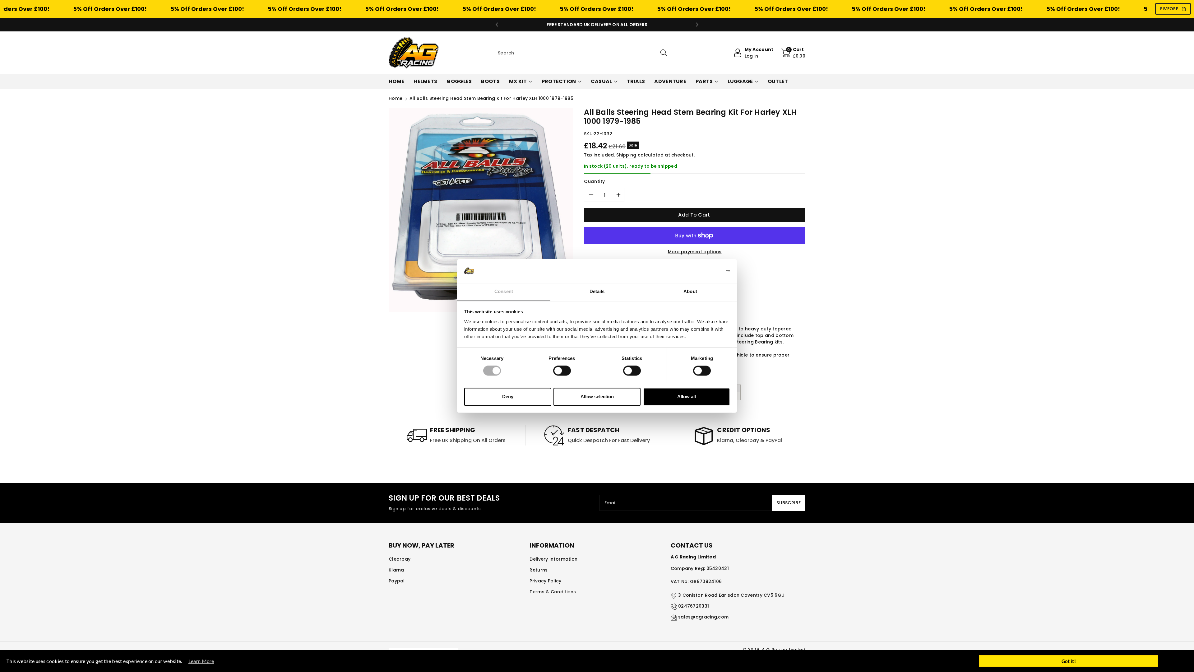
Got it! (1069, 661)
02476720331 (693, 606)
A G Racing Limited (783, 649)
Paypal (397, 581)
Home (395, 98)
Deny (507, 396)
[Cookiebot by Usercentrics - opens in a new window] (703, 271)
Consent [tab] (503, 291)
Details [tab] (597, 291)
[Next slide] (697, 24)
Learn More (201, 661)
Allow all (686, 396)
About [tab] (690, 291)
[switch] (562, 371)
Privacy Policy (545, 581)
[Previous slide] (497, 24)
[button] (793, 53)
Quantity (594, 181)
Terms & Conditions (553, 592)
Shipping (626, 155)
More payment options (695, 252)
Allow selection (597, 396)
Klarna (396, 570)
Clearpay (399, 559)
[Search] (664, 53)
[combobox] (584, 53)
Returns (539, 570)
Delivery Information (553, 559)
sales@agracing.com (703, 617)
